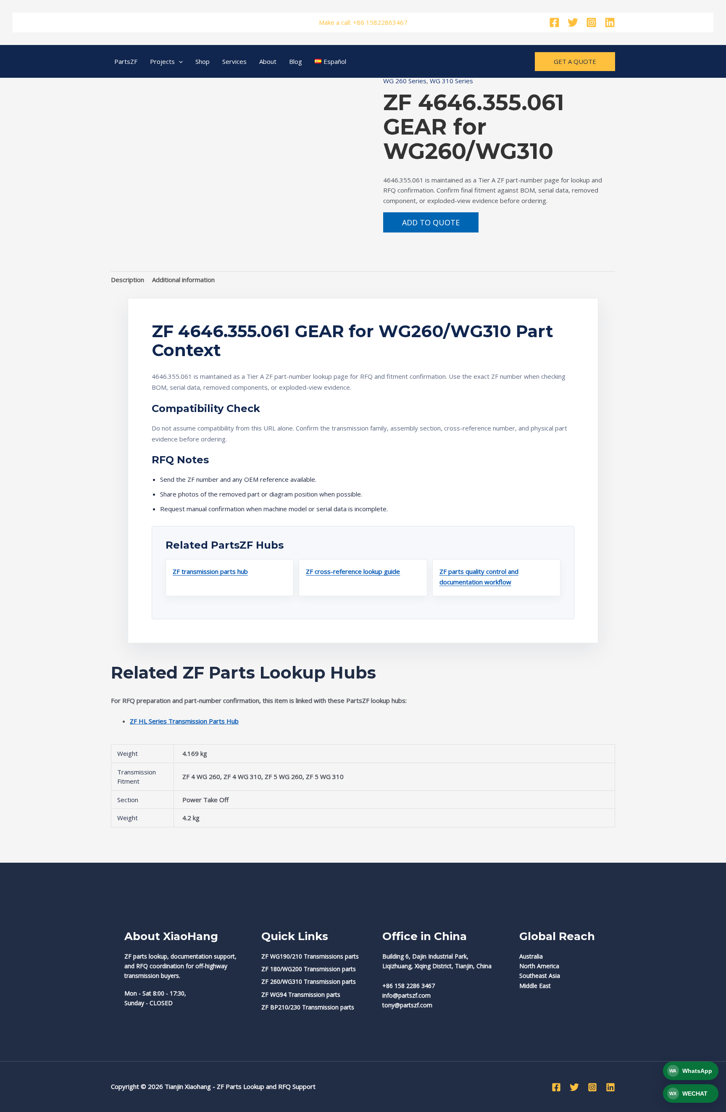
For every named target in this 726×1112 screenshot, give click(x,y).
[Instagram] (591, 22)
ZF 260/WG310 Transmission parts (308, 981)
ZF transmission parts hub (210, 571)
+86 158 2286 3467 (408, 986)
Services (234, 61)
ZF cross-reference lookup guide (353, 571)
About (267, 61)
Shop (202, 61)
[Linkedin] (610, 22)
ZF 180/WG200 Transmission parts (308, 969)
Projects (162, 61)
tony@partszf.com (407, 1005)
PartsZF (125, 61)
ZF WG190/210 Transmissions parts (310, 956)
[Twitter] (573, 22)
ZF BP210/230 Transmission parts (307, 1007)
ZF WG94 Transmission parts (300, 994)
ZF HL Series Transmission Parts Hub (184, 721)
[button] (179, 61)
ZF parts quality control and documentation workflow (478, 576)
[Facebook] (554, 22)
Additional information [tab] (183, 279)
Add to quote (431, 222)
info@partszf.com (406, 995)
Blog (295, 61)
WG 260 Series (404, 81)
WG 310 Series (451, 81)
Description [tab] (127, 279)
